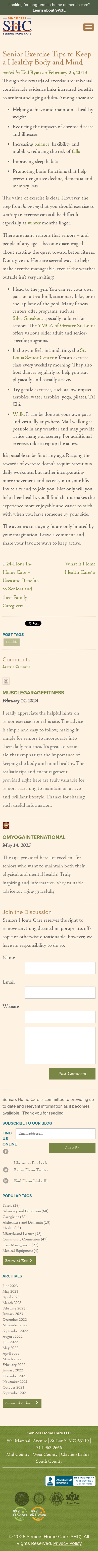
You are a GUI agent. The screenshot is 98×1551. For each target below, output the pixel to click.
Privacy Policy (67, 1543)
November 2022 (15, 1325)
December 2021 (15, 1376)
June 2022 (10, 1342)
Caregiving (11, 1217)
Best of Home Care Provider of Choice (20, 1513)
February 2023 (14, 1308)
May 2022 (10, 1348)
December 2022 (15, 1319)
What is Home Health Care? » (80, 568)
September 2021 (15, 1393)
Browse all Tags (17, 1260)
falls (76, 151)
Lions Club (56, 1498)
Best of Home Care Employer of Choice (39, 1513)
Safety (7, 1205)
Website (11, 1006)
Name (9, 958)
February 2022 (14, 1364)
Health (11, 642)
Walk (18, 414)
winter (35, 223)
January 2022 (13, 1370)
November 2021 (15, 1381)
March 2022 (12, 1359)
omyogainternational (34, 837)
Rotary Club (39, 1498)
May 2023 (10, 1291)
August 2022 (13, 1336)
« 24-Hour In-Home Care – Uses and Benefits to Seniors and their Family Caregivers (20, 585)
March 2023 (12, 1302)
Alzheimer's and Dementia (23, 1222)
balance (42, 144)
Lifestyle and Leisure (18, 1233)
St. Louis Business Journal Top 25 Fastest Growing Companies (21, 1498)
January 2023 (13, 1314)
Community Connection (21, 1239)
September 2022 (15, 1331)
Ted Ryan (31, 73)
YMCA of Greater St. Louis (66, 326)
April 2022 (11, 1353)
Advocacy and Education (22, 1211)
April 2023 (11, 1297)
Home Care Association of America (72, 1498)
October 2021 (13, 1387)
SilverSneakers (27, 318)
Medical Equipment (18, 1250)
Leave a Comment (16, 666)
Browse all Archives (19, 1403)
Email (9, 982)
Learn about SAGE (49, 10)
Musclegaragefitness (33, 693)
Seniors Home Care (17, 26)
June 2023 (10, 1286)
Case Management (17, 1245)
